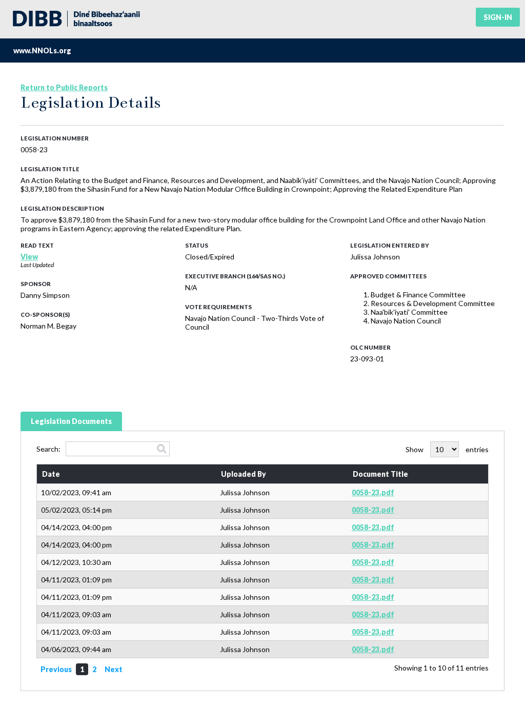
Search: (48, 448)
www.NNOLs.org (42, 50)
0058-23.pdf (373, 492)
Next (114, 669)
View (29, 256)
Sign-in (497, 17)
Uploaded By (243, 474)
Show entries (447, 449)
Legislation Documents (71, 421)
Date (51, 474)
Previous (56, 669)
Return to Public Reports (64, 87)
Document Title (380, 474)
